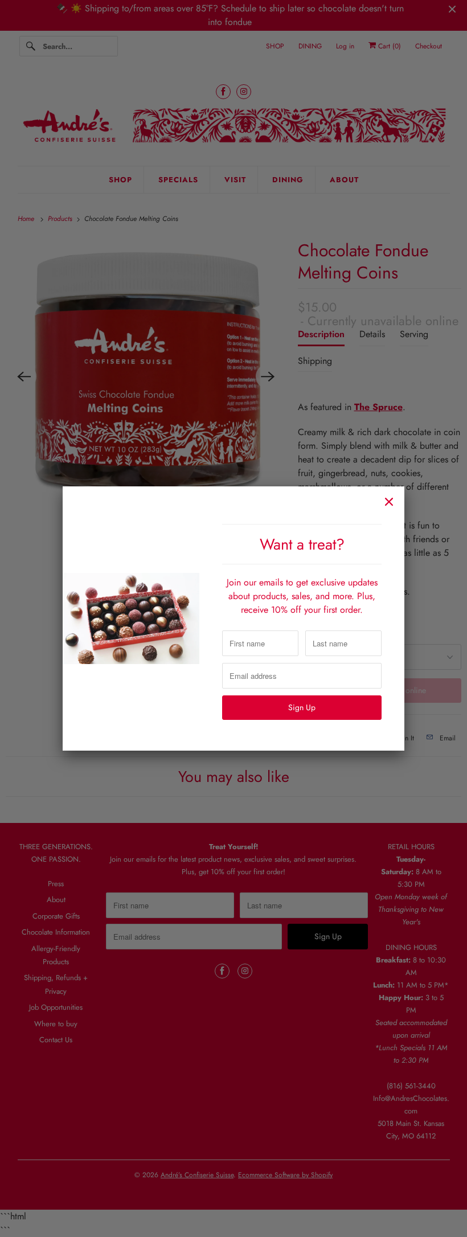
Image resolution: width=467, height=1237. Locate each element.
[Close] (389, 501)
